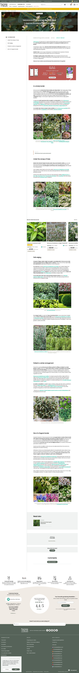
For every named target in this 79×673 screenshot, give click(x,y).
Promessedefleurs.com (58, 647)
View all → (76, 219)
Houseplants (14, 6)
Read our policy (5, 665)
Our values (3, 648)
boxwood (43, 271)
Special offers (36, 6)
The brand (3, 640)
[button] (65, 4)
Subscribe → (65, 605)
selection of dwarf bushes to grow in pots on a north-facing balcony (54, 390)
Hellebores (64, 174)
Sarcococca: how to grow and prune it (43, 153)
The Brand (28, 4)
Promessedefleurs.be (57, 662)
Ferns (44, 176)
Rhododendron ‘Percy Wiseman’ (47, 141)
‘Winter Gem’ (43, 377)
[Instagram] (47, 630)
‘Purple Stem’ (49, 456)
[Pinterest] (52, 630)
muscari (55, 386)
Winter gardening (39, 13)
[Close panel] (20, 657)
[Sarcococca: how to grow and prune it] (36, 523)
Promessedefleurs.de (57, 649)
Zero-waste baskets (31, 653)
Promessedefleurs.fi (57, 666)
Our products (12, 4)
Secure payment (30, 646)
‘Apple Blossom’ (38, 465)
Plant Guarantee (30, 644)
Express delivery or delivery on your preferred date (17, 1)
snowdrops (61, 176)
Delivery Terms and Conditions (33, 642)
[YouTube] (54, 630)
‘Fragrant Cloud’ (59, 464)
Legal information (29, 671)
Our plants (3, 644)
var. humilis (40, 376)
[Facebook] (49, 630)
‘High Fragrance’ (58, 461)
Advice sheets (13, 10)
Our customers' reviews (6, 653)
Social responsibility (5, 650)
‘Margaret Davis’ (60, 142)
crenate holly (48, 273)
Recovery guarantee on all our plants (35, 1)
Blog (9, 10)
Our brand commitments (6, 646)
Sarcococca (36, 41)
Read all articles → (52, 541)
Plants (10, 6)
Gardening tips (21, 4)
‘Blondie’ (51, 310)
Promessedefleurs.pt (57, 658)
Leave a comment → (52, 562)
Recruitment (4, 655)
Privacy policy (46, 671)
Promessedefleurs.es (57, 651)
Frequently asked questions (58, 640)
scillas (51, 386)
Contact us (54, 642)
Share (53, 550)
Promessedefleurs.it (57, 653)
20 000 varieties (4, 1)
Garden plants (4, 10)
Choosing (42, 520)
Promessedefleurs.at (57, 655)
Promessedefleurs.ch (57, 664)
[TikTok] (56, 630)
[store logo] (3, 5)
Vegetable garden (21, 6)
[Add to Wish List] (44, 224)
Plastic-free (29, 650)
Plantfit (28, 648)
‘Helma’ (59, 140)
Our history (3, 642)
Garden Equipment (29, 6)
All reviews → (39, 609)
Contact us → (13, 613)
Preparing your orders (31, 640)
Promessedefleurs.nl (57, 660)
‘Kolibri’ (41, 385)
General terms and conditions (38, 671)
